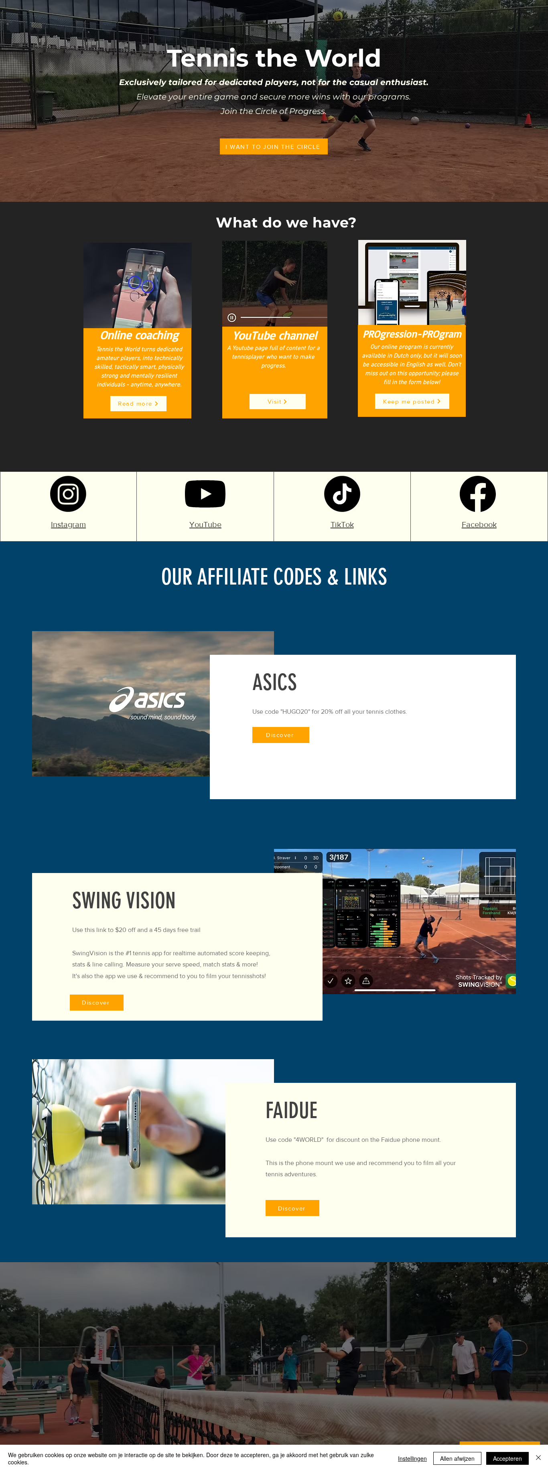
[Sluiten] (538, 1458)
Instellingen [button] (412, 1458)
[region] (353, 1356)
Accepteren (507, 1458)
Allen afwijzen (457, 1458)
